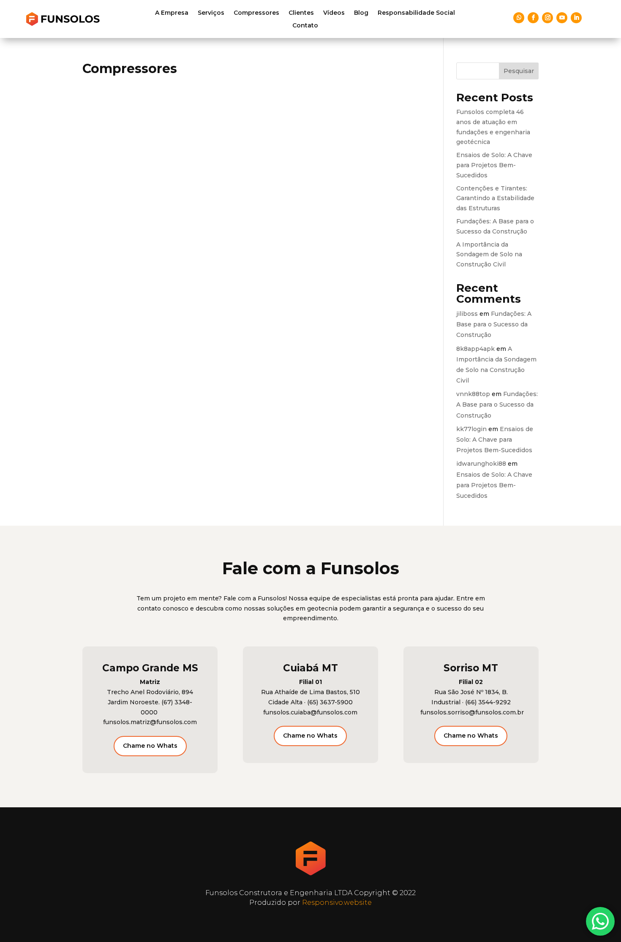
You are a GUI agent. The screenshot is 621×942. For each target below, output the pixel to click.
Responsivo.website (337, 903)
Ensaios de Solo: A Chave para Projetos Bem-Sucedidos (494, 165)
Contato (305, 25)
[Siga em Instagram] (547, 17)
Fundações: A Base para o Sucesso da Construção (493, 324)
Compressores (256, 13)
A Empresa (171, 13)
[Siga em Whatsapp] (518, 17)
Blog (361, 13)
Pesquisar (519, 71)
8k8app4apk (475, 349)
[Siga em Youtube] (561, 17)
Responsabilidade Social (416, 13)
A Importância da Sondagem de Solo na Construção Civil (489, 255)
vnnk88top (473, 394)
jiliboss (467, 314)
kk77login (471, 429)
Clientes (301, 13)
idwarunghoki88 (481, 463)
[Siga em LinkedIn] (576, 17)
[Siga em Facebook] (533, 17)
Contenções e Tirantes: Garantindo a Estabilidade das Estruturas (495, 198)
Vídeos (334, 13)
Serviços (211, 13)
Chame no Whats (150, 745)
